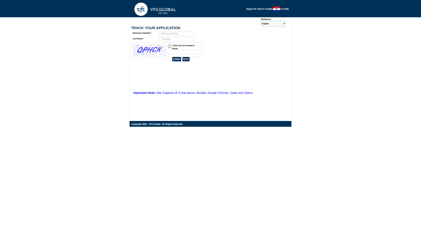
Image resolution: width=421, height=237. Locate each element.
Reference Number (142, 33)
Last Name (138, 39)
